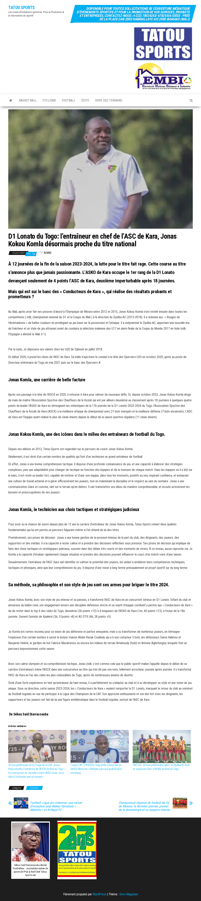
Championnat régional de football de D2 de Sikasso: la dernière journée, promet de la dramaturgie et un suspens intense (144, 806)
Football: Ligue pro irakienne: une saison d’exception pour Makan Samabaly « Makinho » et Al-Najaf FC (56, 806)
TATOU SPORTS (21, 7)
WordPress (99, 894)
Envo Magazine (129, 894)
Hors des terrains (108, 100)
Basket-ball (28, 100)
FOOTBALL (68, 100)
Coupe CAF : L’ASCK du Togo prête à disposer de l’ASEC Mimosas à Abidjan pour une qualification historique (96, 768)
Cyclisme (49, 100)
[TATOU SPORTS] (10, 100)
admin (47, 252)
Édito (85, 100)
